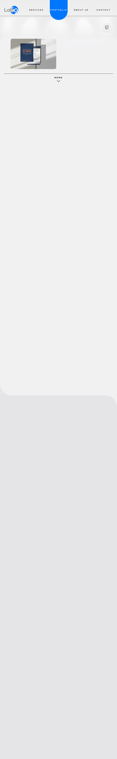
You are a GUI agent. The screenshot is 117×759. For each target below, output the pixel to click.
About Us (81, 10)
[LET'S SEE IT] (33, 54)
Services (36, 10)
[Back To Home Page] (11, 10)
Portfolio (58, 10)
